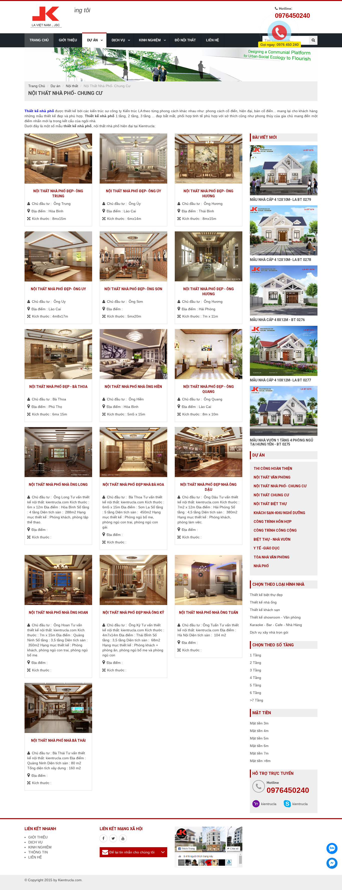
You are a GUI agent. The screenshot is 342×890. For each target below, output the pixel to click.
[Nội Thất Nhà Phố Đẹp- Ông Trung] (58, 158)
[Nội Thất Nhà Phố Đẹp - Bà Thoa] (58, 354)
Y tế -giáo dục (267, 548)
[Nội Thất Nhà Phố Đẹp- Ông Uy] (58, 256)
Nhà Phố (261, 566)
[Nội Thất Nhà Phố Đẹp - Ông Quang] (208, 354)
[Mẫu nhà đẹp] (123, 838)
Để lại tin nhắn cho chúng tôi (131, 852)
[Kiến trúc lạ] (103, 838)
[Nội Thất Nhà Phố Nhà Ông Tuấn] (208, 580)
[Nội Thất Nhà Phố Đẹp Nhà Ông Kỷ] (133, 580)
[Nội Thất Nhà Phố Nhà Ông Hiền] (133, 354)
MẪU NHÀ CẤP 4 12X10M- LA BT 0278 (280, 260)
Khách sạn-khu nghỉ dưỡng (279, 513)
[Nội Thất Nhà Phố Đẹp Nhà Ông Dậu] (208, 452)
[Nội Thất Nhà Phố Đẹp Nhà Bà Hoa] (133, 452)
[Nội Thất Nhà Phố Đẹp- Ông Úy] (133, 158)
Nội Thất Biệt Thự (270, 504)
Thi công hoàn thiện (273, 469)
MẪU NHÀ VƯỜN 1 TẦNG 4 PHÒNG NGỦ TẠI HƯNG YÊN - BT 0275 (281, 442)
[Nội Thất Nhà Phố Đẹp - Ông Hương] (208, 256)
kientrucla (268, 804)
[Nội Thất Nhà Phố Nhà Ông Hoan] (58, 580)
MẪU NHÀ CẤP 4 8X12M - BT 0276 (277, 320)
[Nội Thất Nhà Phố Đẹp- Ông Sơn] (133, 256)
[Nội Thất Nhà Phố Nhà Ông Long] (58, 452)
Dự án (55, 86)
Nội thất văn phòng (272, 477)
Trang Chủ (36, 86)
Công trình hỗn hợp (272, 522)
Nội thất (72, 86)
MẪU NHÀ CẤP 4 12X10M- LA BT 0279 (280, 200)
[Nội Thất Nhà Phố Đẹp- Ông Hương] (208, 158)
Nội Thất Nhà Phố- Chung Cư (280, 486)
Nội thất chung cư (271, 495)
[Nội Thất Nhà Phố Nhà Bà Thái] (58, 708)
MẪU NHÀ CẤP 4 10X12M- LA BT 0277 (280, 380)
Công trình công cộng (275, 530)
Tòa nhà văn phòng (271, 557)
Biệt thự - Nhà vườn (272, 539)
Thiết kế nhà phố (39, 111)
